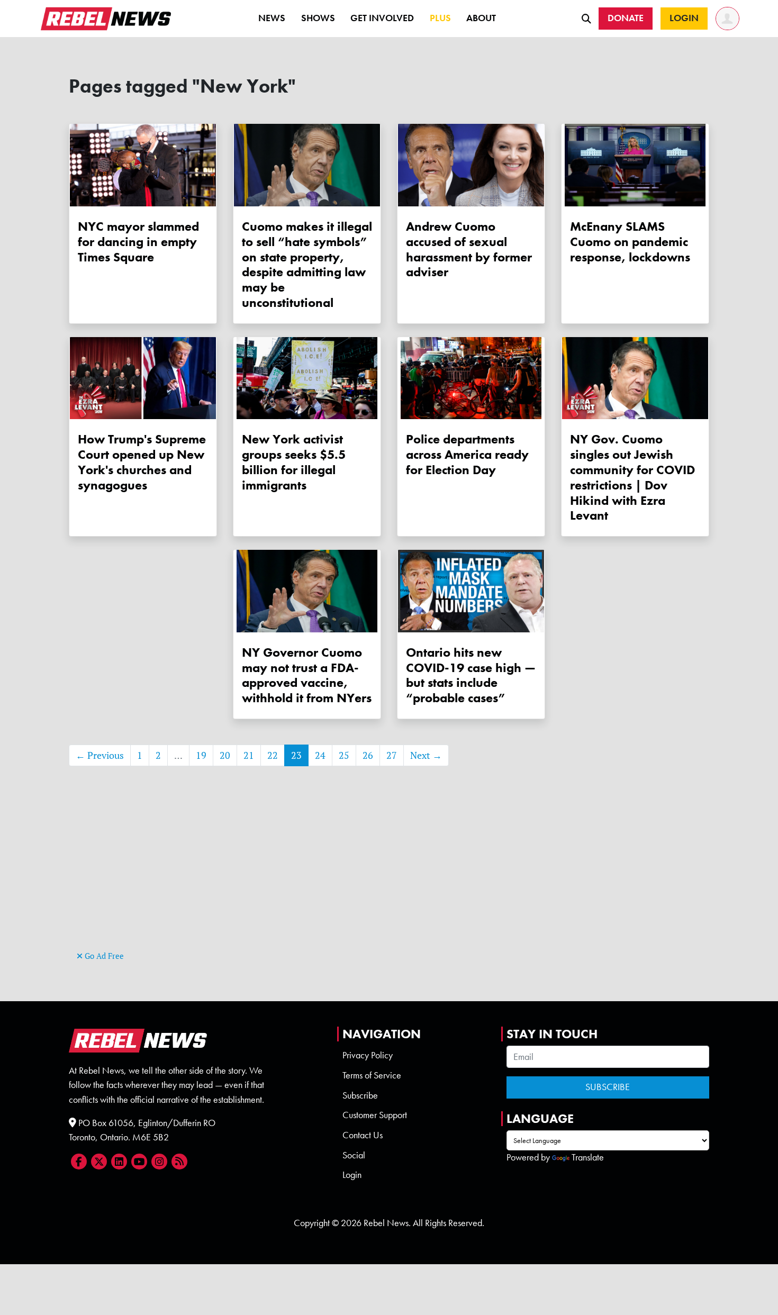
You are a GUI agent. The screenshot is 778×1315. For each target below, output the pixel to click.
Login (351, 1174)
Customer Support (374, 1115)
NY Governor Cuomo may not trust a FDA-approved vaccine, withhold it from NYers (307, 675)
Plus (440, 18)
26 (368, 755)
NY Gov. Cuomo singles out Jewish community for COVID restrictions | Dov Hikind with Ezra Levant (632, 477)
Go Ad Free (103, 956)
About (481, 18)
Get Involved (382, 18)
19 (201, 755)
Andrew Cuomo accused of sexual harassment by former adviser (469, 249)
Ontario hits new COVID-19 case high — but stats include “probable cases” (471, 675)
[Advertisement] (389, 874)
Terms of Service (371, 1075)
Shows (318, 18)
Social (353, 1155)
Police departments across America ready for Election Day (467, 454)
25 (344, 755)
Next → (426, 755)
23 (296, 755)
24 (320, 755)
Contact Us (362, 1135)
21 (248, 755)
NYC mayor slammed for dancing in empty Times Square (138, 241)
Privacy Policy (367, 1055)
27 (391, 755)
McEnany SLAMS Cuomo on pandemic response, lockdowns (630, 241)
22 (272, 755)
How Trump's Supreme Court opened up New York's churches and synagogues (142, 462)
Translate (588, 1157)
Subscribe (360, 1095)
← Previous (100, 755)
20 (225, 755)
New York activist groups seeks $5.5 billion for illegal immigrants (294, 462)
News (271, 18)
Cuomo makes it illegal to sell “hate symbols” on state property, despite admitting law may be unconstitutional (307, 264)
